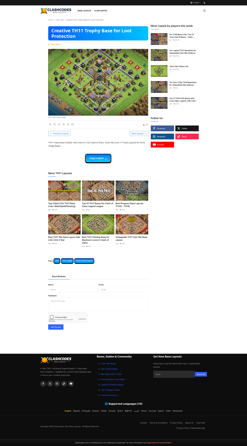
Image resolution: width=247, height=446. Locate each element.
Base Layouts (84, 11)
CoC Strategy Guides (110, 390)
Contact (143, 423)
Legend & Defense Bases (112, 384)
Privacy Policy (176, 423)
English (195, 3)
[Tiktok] (64, 384)
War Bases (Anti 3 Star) (111, 374)
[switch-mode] (205, 3)
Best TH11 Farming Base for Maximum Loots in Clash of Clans (95, 240)
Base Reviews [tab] (59, 276)
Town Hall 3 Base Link (178, 66)
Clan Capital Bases (109, 369)
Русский (152, 411)
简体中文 (128, 411)
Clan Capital (100, 11)
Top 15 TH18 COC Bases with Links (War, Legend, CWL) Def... (183, 99)
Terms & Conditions (158, 423)
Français (112, 411)
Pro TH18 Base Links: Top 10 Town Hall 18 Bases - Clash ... (182, 35)
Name (50, 285)
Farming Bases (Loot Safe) (113, 379)
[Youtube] (71, 384)
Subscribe (201, 374)
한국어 (120, 411)
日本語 (104, 411)
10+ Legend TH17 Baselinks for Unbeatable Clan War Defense (182, 51)
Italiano (161, 411)
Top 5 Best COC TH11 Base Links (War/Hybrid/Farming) (61, 204)
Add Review (56, 327)
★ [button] (50, 124)
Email (101, 285)
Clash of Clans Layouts (84, 261)
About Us (189, 423)
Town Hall (60, 20)
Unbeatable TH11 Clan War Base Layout (131, 238)
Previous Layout (61, 133)
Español (76, 411)
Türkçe (144, 411)
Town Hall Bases (108, 363)
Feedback (52, 296)
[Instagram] (57, 384)
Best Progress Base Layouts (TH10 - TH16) (129, 204)
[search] (204, 10)
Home (50, 20)
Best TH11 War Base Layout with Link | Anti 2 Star (64, 238)
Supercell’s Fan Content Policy (159, 443)
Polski (168, 411)
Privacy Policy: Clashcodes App (190, 428)
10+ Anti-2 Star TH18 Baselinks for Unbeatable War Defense (182, 83)
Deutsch (95, 411)
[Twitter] (50, 384)
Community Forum (109, 395)
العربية (136, 411)
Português (86, 411)
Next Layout (137, 133)
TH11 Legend (67, 261)
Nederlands (177, 411)
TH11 (57, 261)
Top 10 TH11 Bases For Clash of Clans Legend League (97, 204)
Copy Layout (97, 158)
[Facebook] (43, 384)
